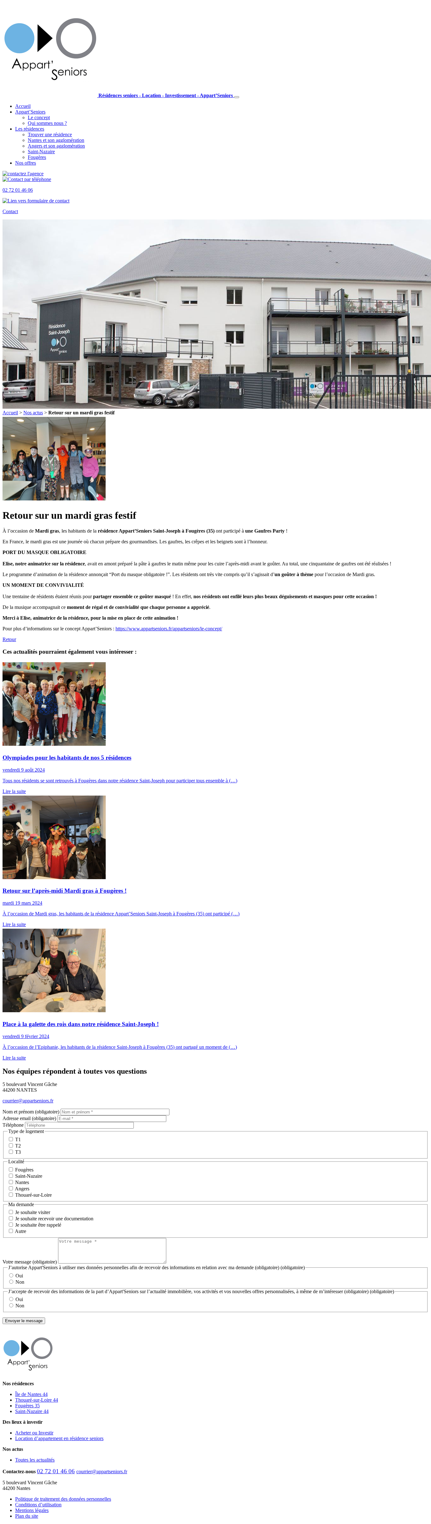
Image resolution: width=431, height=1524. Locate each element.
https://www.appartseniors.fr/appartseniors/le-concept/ (168, 628)
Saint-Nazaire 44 (32, 1411)
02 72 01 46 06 (56, 1471)
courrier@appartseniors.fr (28, 1100)
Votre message (30, 1261)
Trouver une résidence (50, 134)
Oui (19, 1275)
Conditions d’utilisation (38, 1504)
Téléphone (14, 1125)
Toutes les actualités (35, 1460)
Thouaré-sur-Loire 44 (36, 1400)
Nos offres (25, 163)
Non (19, 1282)
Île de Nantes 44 (31, 1394)
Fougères (37, 157)
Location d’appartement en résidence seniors (59, 1438)
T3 (18, 1152)
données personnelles (63, 1499)
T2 (18, 1145)
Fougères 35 (27, 1405)
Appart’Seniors (30, 111)
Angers (56, 146)
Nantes (56, 140)
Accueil (23, 106)
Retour (9, 639)
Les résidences (29, 128)
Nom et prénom (31, 1111)
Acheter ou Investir (34, 1432)
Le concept (39, 117)
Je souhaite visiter (32, 1212)
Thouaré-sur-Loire (33, 1195)
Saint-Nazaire (41, 151)
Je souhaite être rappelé (38, 1225)
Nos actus (33, 412)
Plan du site (26, 1516)
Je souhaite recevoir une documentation (54, 1218)
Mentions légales (32, 1510)
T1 (18, 1139)
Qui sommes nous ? (47, 123)
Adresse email (29, 1118)
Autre (20, 1231)
